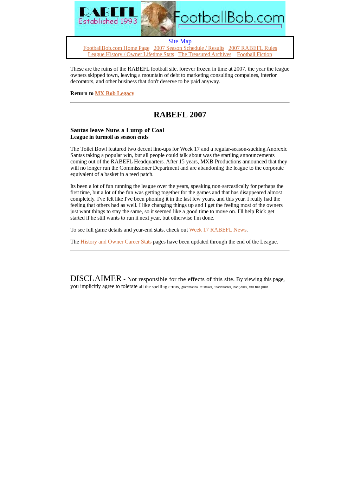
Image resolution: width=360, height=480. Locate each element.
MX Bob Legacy (114, 93)
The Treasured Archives (204, 54)
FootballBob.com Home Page (116, 48)
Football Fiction (254, 54)
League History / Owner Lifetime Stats (131, 54)
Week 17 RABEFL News (217, 230)
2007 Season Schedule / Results (189, 48)
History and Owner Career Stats (116, 242)
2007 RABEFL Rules (253, 48)
